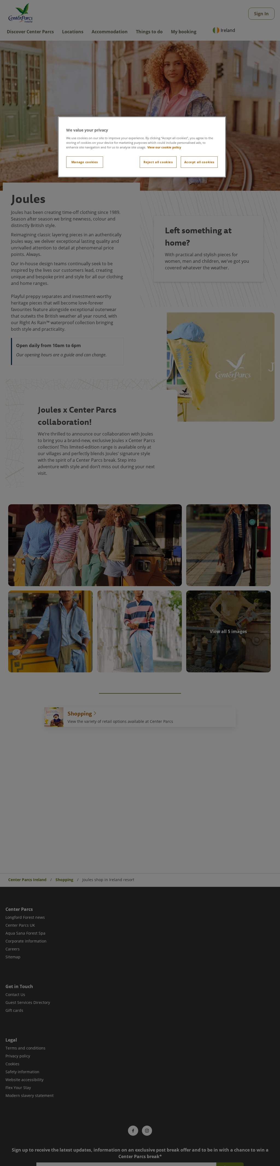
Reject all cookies (158, 162)
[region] (142, 147)
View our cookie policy (164, 147)
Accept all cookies (199, 162)
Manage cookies (84, 162)
